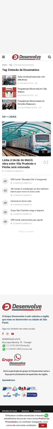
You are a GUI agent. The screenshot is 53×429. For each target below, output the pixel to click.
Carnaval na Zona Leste (21, 201)
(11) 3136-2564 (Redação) (18, 345)
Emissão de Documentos (24, 65)
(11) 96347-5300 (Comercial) (19, 349)
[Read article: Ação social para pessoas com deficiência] (9, 80)
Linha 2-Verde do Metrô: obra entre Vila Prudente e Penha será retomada (19, 164)
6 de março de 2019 (26, 95)
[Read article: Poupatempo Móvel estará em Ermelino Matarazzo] (9, 105)
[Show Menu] (3, 57)
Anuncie (25, 411)
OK (42, 425)
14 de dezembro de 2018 (28, 107)
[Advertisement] (26, 26)
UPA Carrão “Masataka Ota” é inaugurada (28, 179)
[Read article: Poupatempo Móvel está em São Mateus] (9, 92)
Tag (10, 65)
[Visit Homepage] (26, 57)
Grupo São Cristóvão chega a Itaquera (27, 210)
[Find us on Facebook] (3, 334)
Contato (37, 411)
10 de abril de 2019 (26, 83)
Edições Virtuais (9, 411)
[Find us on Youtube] (12, 334)
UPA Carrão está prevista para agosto (27, 220)
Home (4, 65)
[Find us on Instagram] (7, 334)
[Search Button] (49, 57)
